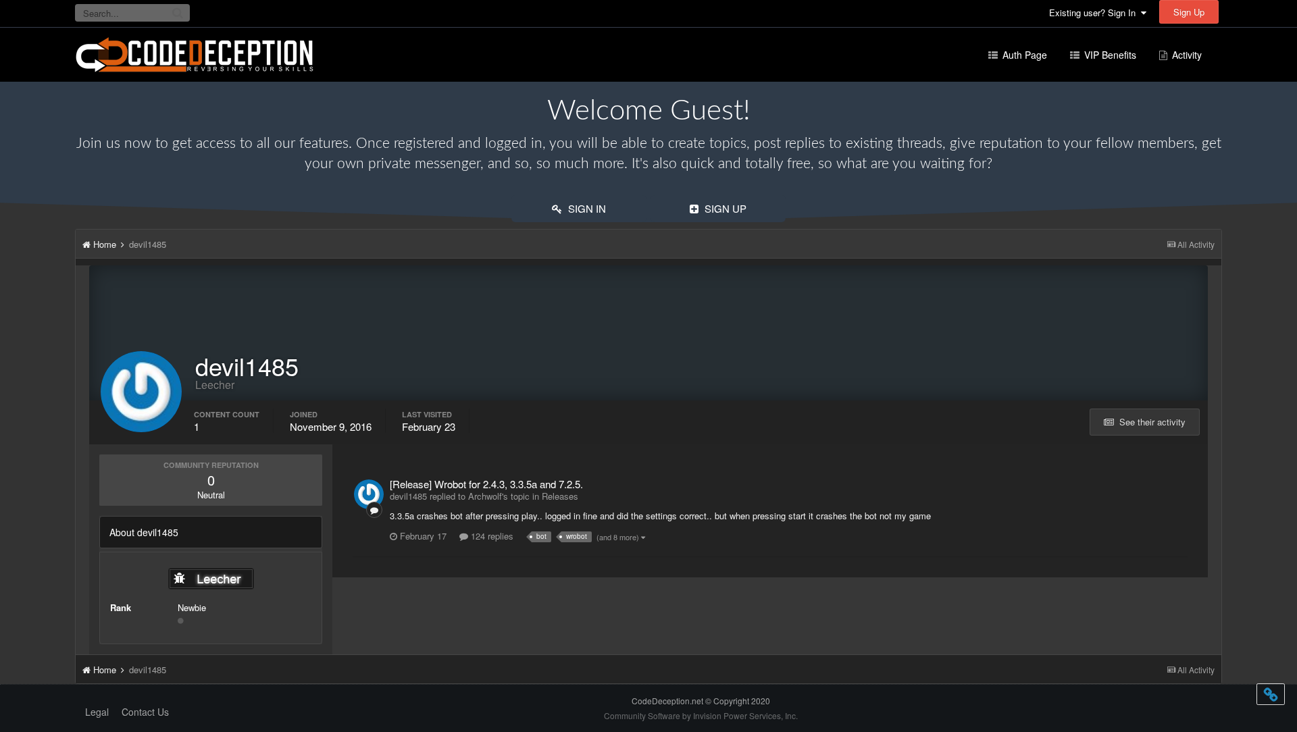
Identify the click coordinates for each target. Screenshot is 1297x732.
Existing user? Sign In (1095, 12)
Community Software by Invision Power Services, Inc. (701, 715)
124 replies (490, 535)
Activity (1185, 54)
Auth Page (1023, 54)
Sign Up (1188, 11)
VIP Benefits (1109, 54)
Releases (560, 496)
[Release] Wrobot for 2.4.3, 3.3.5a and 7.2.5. (486, 484)
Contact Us (145, 711)
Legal (97, 711)
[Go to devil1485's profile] (369, 494)
